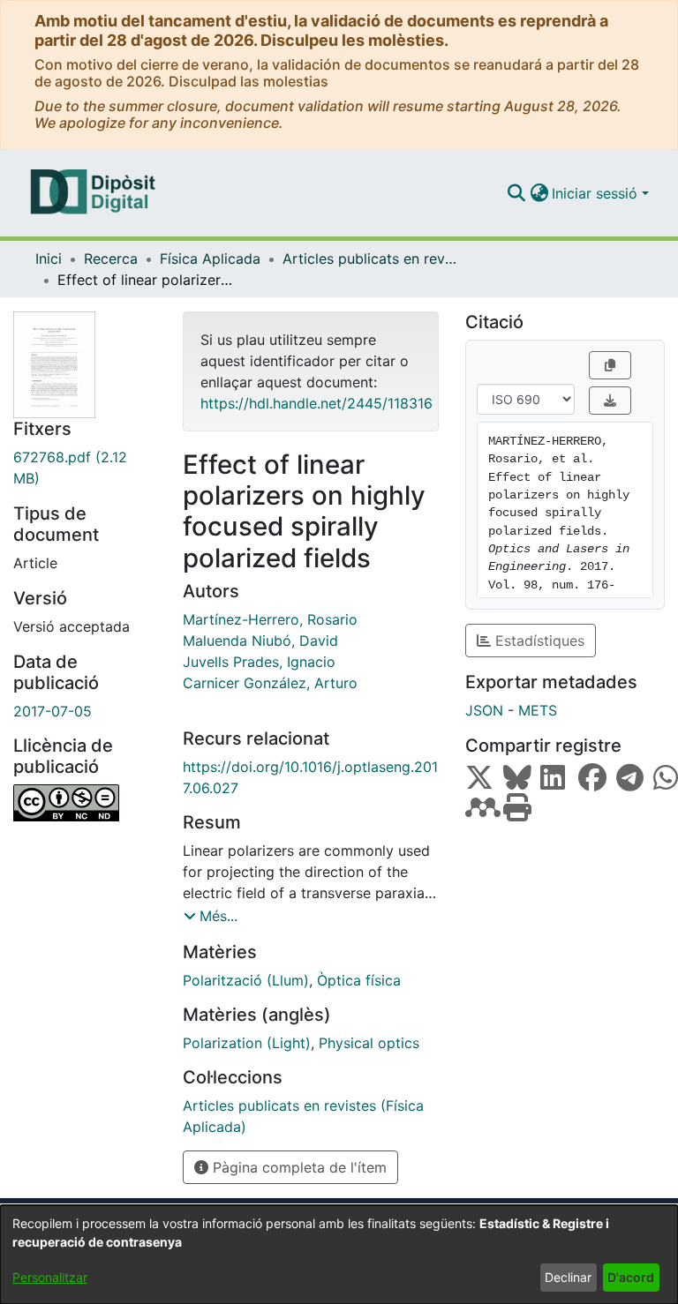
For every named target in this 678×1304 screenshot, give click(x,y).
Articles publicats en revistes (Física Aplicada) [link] (370, 258)
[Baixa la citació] (610, 400)
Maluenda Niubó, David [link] (260, 640)
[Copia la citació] (610, 365)
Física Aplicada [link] (210, 258)
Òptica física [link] (359, 980)
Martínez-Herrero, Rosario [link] (270, 619)
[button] (516, 193)
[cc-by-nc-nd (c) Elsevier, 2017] (84, 802)
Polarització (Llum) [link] (246, 980)
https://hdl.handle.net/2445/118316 (316, 403)
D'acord (630, 1277)
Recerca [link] (111, 258)
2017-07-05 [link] (52, 711)
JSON (484, 710)
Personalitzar (49, 1277)
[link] (84, 467)
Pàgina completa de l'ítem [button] (297, 1167)
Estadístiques (537, 640)
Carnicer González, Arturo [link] (270, 683)
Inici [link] (48, 258)
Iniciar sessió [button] (597, 193)
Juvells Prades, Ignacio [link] (259, 662)
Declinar (568, 1277)
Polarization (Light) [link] (247, 1043)
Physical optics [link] (369, 1043)
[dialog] (339, 1254)
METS (537, 710)
